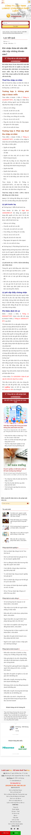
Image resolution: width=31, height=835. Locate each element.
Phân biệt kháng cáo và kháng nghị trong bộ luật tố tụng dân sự (18, 521)
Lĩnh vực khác (15, 819)
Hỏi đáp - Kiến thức (17, 31)
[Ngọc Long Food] (22, 747)
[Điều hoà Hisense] (8, 747)
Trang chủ (15, 807)
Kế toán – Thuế (15, 811)
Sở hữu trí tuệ (15, 813)
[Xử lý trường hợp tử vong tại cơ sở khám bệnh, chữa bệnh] (5, 528)
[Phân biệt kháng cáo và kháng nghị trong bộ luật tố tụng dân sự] (5, 521)
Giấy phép (15, 817)
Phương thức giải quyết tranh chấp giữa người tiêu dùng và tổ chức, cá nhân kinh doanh (16, 668)
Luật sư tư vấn (8, 389)
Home (4, 31)
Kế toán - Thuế (9, 31)
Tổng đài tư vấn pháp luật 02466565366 (16, 60)
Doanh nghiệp (15, 809)
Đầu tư (15, 815)
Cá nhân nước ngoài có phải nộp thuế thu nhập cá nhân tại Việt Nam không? (18, 514)
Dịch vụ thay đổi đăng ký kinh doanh (15, 796)
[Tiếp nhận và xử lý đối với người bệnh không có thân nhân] (5, 534)
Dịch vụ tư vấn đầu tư (15, 798)
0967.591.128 (21, 785)
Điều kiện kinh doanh (15, 821)
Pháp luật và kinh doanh (10, 649)
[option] (15, 720)
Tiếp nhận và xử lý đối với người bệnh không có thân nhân (19, 533)
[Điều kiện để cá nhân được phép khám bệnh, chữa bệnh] (5, 540)
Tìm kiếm (15, 26)
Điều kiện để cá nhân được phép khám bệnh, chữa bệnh (18, 539)
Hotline (16, 833)
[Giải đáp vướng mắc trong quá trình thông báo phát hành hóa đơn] (15, 414)
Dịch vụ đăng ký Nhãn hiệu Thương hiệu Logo (15, 794)
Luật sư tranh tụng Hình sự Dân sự (15, 802)
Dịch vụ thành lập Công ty (15, 790)
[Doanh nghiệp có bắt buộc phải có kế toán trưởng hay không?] (15, 458)
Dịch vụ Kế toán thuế (15, 792)
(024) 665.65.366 (11, 785)
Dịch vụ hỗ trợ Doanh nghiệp (15, 824)
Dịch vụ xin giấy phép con (15, 800)
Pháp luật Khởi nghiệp (9, 547)
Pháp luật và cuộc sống (10, 598)
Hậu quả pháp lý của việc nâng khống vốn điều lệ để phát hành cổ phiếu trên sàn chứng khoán (15, 660)
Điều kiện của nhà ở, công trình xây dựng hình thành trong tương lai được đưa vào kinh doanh (15, 698)
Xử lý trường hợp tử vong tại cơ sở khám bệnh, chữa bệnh (19, 527)
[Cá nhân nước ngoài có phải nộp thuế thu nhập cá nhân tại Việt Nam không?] (5, 514)
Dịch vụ (6, 41)
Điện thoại (6, 833)
